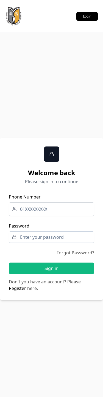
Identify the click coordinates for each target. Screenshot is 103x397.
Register (17, 288)
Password (19, 226)
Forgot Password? (75, 253)
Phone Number (25, 197)
